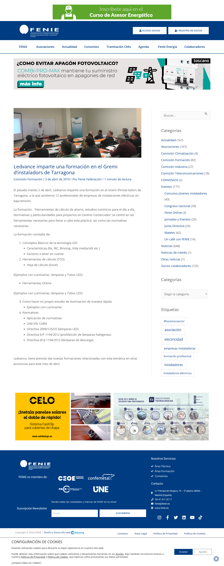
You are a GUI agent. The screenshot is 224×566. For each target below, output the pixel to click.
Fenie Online (173, 213)
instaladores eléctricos (178, 373)
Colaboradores (194, 47)
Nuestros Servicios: (163, 458)
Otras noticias (170, 259)
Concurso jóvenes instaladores (185, 193)
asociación (172, 329)
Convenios (91, 47)
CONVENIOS (169, 180)
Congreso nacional (177, 206)
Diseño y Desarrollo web (57, 532)
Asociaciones (45, 47)
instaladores (173, 364)
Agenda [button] (143, 47)
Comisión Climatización (177, 153)
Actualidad (69, 47)
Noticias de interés (174, 252)
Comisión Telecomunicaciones (182, 173)
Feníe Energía (167, 47)
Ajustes (120, 554)
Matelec (169, 233)
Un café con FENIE (177, 239)
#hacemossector (174, 321)
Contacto (123, 533)
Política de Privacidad (165, 533)
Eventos (166, 187)
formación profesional (177, 356)
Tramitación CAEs (118, 47)
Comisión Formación (28, 179)
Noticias (167, 246)
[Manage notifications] (216, 558)
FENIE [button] (23, 47)
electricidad (173, 339)
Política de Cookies (194, 533)
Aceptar (183, 551)
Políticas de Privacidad (33, 556)
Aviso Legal (140, 533)
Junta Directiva (174, 226)
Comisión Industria (174, 167)
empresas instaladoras (179, 348)
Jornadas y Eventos (177, 219)
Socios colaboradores (176, 266)
